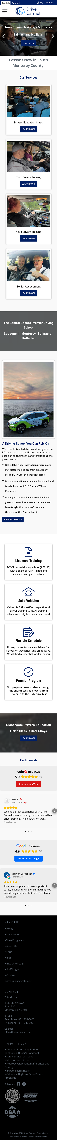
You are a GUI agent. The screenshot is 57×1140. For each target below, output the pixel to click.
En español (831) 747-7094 (20, 1023)
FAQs (9, 952)
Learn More (28, 129)
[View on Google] (7, 875)
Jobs (8, 957)
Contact (10, 975)
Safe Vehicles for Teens (19, 1056)
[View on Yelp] (7, 801)
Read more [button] (10, 822)
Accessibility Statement (19, 981)
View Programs (13, 519)
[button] (53, 36)
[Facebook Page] (18, 1084)
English (6, 3)
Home (9, 928)
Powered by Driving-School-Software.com (28, 1137)
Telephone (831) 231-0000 (19, 1019)
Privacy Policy (42, 1133)
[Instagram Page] (24, 1084)
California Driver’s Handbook (23, 1053)
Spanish (16, 3)
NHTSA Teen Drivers (18, 1060)
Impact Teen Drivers (18, 1070)
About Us (11, 946)
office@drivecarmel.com (18, 1032)
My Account (46, 2)
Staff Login (12, 969)
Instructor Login (15, 963)
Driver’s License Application (22, 1049)
